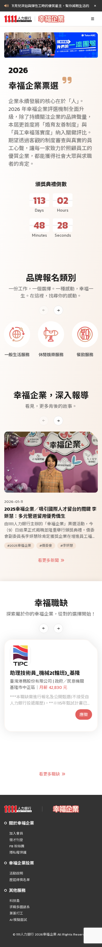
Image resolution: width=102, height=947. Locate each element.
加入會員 (16, 833)
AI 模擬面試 (18, 920)
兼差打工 (16, 913)
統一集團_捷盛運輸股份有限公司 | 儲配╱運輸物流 (50, 684)
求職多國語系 (19, 907)
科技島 (14, 901)
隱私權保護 (17, 852)
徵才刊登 (16, 840)
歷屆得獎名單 (19, 880)
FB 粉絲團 (16, 846)
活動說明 (16, 873)
